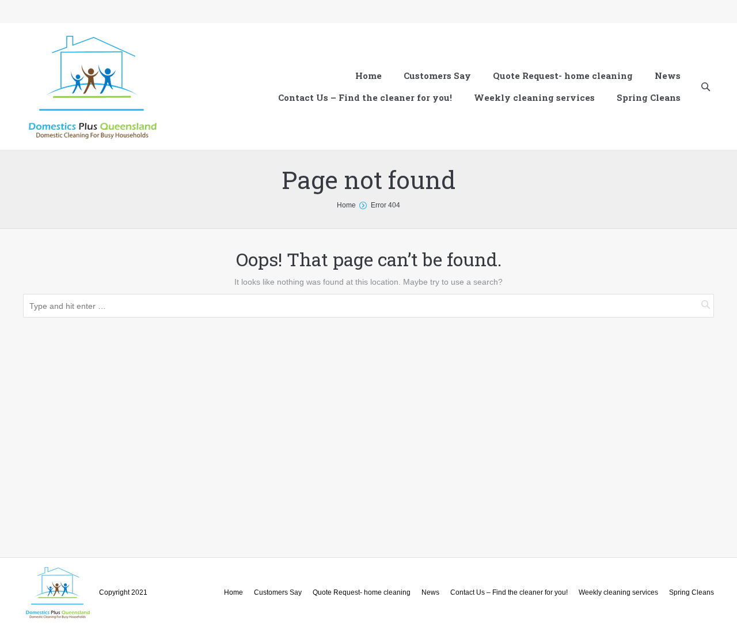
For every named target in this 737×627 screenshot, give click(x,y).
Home (346, 205)
